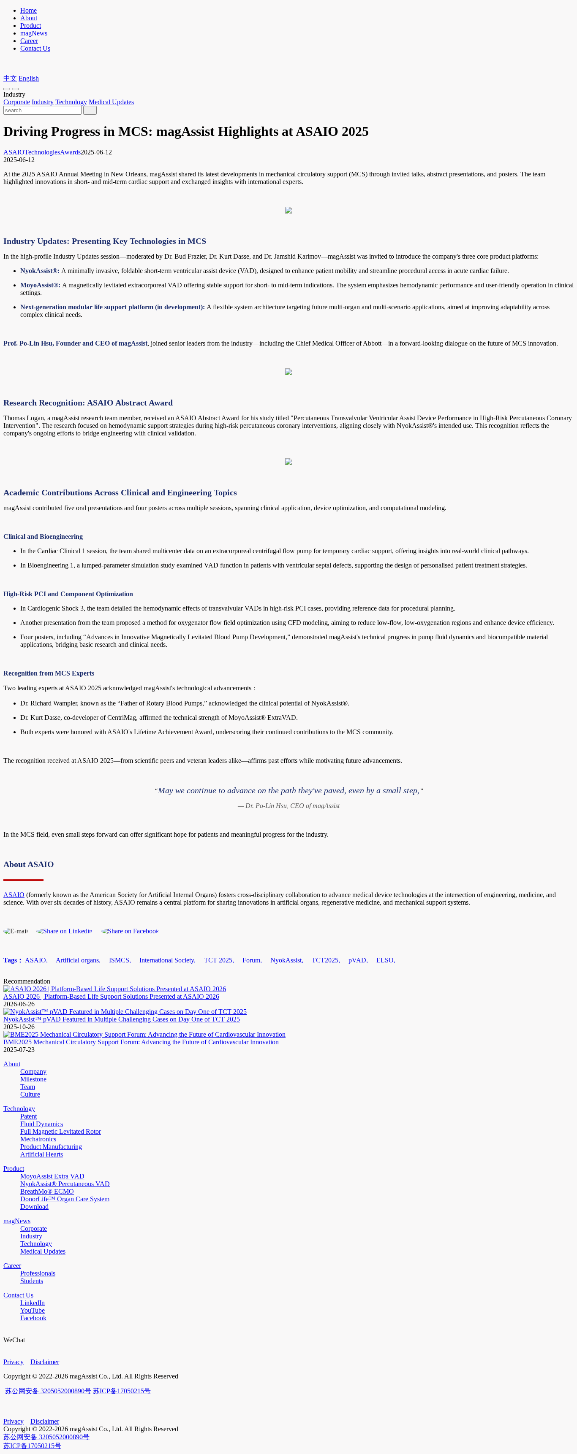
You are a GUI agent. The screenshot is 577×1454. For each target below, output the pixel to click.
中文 (10, 78)
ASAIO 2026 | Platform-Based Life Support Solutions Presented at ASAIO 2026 (111, 996)
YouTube (32, 1310)
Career (29, 40)
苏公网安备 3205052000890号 (48, 1391)
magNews (33, 33)
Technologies (42, 152)
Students (31, 1280)
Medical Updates (111, 101)
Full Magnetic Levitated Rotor (60, 1131)
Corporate (16, 101)
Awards (70, 152)
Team (27, 1086)
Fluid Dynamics (41, 1123)
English (29, 78)
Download (34, 1206)
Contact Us (35, 48)
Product (30, 25)
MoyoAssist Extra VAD (52, 1176)
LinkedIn (32, 1302)
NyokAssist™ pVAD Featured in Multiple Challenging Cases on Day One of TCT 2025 (121, 1019)
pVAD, (358, 960)
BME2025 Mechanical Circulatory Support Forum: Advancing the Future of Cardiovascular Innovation (141, 1042)
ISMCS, (120, 960)
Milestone (33, 1079)
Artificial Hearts (41, 1154)
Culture (30, 1094)
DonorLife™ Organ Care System (64, 1199)
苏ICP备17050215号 (122, 1391)
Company (33, 1071)
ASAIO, (36, 960)
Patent (28, 1116)
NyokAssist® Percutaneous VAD (65, 1183)
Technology (71, 101)
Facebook (33, 1318)
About (28, 18)
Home (28, 10)
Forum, (252, 960)
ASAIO (13, 152)
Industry (43, 101)
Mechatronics (38, 1139)
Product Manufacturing (51, 1146)
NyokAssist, (286, 960)
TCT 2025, (219, 960)
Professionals (37, 1273)
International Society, (167, 960)
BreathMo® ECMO (47, 1191)
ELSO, (385, 960)
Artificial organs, (78, 960)
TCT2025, (326, 960)
